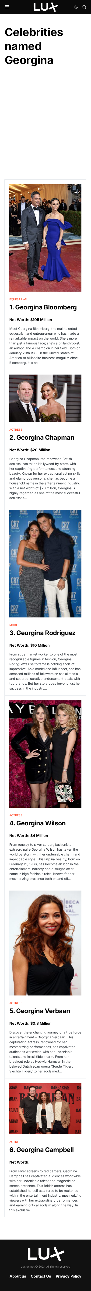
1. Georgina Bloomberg (43, 307)
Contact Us (41, 1276)
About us (18, 1276)
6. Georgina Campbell (41, 1150)
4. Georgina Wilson (37, 823)
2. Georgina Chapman (41, 437)
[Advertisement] (45, 123)
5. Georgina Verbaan (39, 1011)
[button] (7, 7)
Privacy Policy (68, 1276)
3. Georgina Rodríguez (42, 633)
